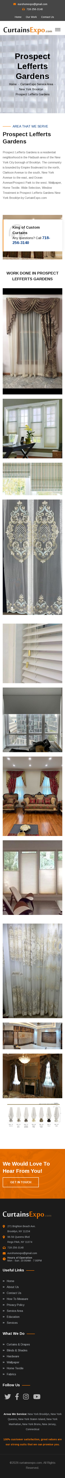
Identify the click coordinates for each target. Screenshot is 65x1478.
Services (12, 1322)
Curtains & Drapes (18, 1344)
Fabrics (11, 1374)
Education (13, 1316)
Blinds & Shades (17, 1350)
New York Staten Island (31, 1419)
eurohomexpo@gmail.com (32, 4)
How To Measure (17, 1298)
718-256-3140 (35, 9)
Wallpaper (13, 1362)
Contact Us (47, 17)
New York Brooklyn (31, 89)
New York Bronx (31, 1424)
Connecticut (32, 1429)
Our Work (31, 17)
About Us (13, 1287)
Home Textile (15, 1368)
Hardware (13, 1356)
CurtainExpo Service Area (36, 84)
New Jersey (48, 1424)
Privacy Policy (15, 1304)
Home (18, 17)
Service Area (15, 1310)
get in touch (20, 1182)
